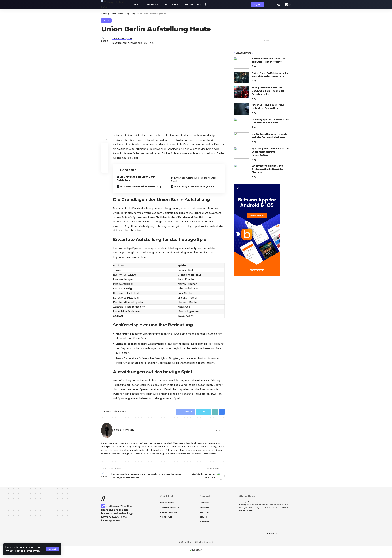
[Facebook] (282, 533)
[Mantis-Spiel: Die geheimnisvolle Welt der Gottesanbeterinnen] (241, 138)
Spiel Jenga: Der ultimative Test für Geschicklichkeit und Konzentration (271, 151)
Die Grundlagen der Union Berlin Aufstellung (136, 178)
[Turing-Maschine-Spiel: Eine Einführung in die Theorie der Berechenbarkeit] (241, 92)
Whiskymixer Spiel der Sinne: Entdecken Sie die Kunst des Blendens (267, 169)
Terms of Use (32, 551)
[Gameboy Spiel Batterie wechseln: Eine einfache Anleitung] (241, 123)
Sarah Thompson (122, 38)
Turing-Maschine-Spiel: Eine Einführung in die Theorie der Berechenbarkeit (268, 91)
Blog (106, 20)
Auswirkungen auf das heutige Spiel (194, 186)
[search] (273, 4)
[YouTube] (290, 533)
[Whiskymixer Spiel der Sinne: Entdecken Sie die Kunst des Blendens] (241, 170)
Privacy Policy (12, 551)
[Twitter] (286, 533)
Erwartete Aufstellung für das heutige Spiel (194, 179)
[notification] (268, 4)
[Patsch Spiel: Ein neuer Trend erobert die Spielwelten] (241, 109)
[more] (205, 4)
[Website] (223, 430)
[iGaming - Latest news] (115, 4)
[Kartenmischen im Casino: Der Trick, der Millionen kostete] (241, 63)
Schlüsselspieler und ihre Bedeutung (140, 186)
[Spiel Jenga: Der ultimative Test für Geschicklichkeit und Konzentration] (241, 153)
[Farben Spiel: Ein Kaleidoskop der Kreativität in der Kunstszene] (241, 77)
